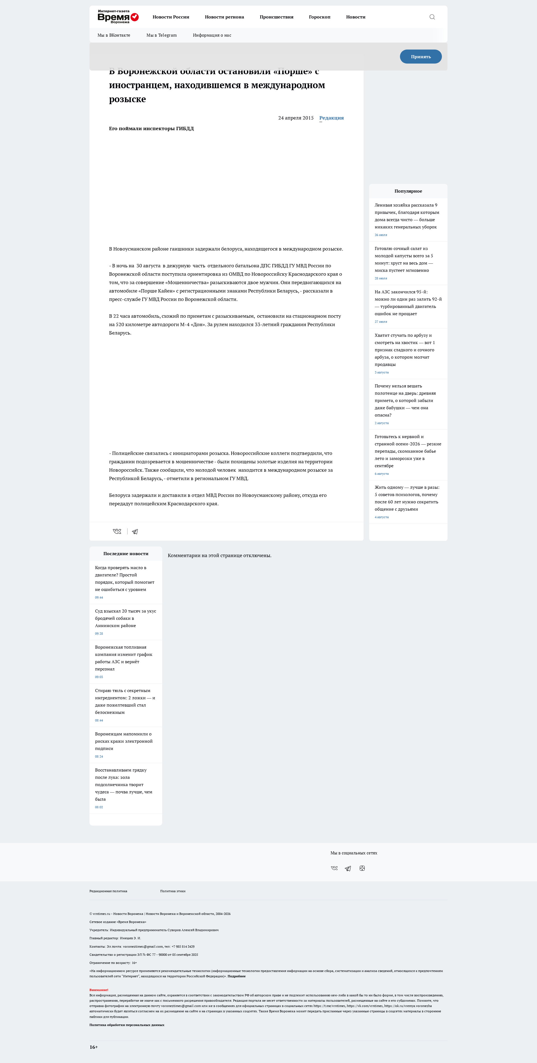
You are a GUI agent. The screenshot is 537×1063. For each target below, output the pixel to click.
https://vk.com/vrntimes (365, 1006)
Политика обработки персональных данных (127, 1025)
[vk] (118, 531)
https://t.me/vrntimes (329, 1006)
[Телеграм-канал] (348, 868)
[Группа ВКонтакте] (334, 868)
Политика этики (172, 891)
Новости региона (224, 17)
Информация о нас (212, 35)
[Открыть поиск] (432, 16)
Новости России (171, 17)
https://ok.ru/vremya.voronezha (408, 1006)
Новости (356, 17)
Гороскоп (320, 17)
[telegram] (136, 531)
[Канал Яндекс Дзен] (362, 868)
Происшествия (276, 17)
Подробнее (237, 976)
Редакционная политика (108, 891)
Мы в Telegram (162, 35)
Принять (421, 56)
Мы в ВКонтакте (114, 35)
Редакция (331, 118)
